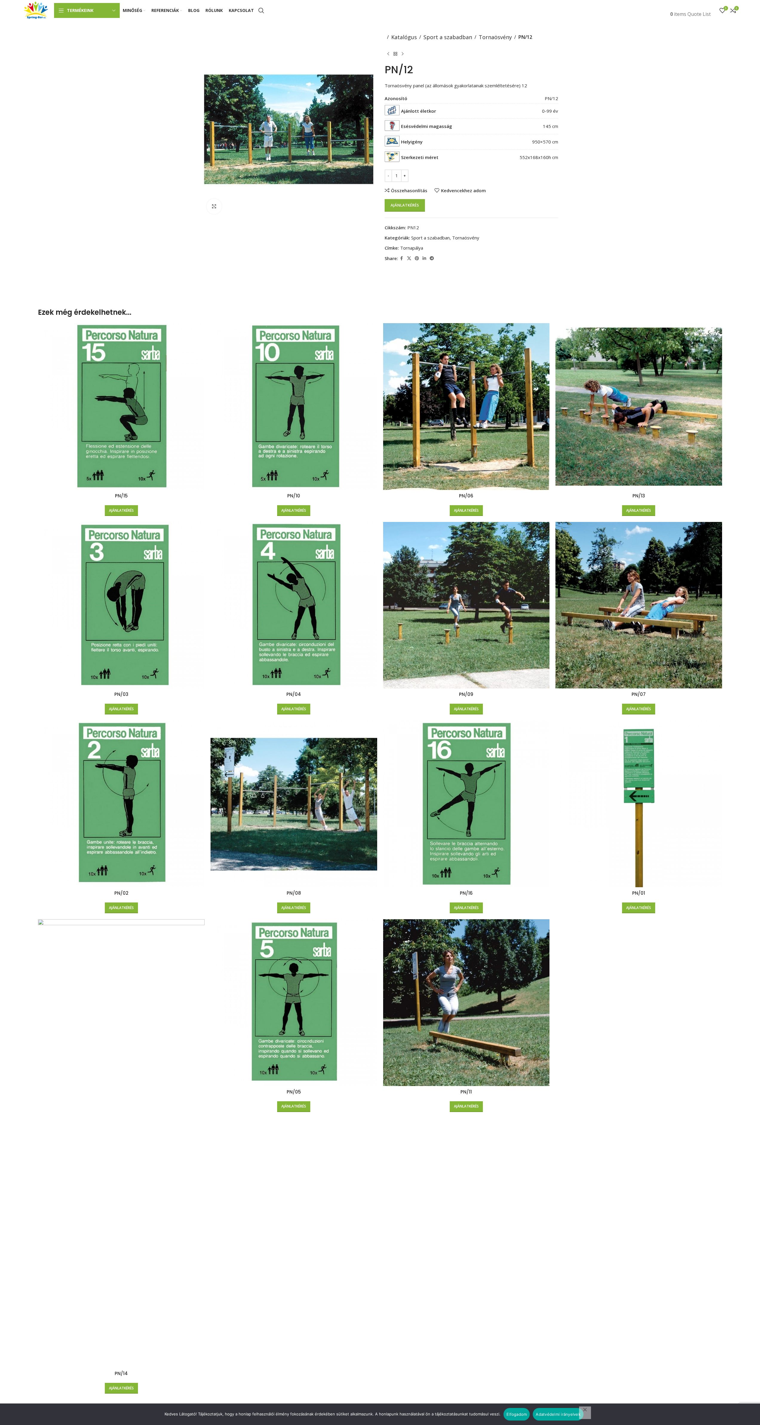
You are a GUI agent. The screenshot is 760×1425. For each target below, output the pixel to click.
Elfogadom (516, 1414)
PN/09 (466, 694)
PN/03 (121, 694)
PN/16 (466, 893)
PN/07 (639, 694)
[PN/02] (121, 803)
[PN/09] (466, 605)
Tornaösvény (495, 37)
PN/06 (466, 496)
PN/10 (293, 496)
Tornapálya (411, 248)
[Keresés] (261, 10)
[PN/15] (121, 406)
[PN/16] (466, 803)
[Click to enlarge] (214, 206)
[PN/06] (466, 406)
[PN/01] (638, 803)
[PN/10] (294, 406)
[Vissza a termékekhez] (395, 54)
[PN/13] (638, 406)
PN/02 (121, 893)
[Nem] (585, 1412)
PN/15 (121, 496)
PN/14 (121, 1373)
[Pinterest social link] (417, 258)
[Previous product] (388, 54)
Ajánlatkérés (405, 205)
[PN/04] (294, 605)
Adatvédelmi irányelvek (558, 1414)
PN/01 (638, 893)
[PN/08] (294, 803)
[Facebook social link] (401, 258)
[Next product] (402, 54)
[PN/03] (121, 605)
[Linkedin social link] (424, 258)
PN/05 (294, 1092)
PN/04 (293, 694)
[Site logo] (36, 10)
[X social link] (409, 258)
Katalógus (404, 37)
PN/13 (638, 496)
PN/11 (466, 1092)
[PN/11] (466, 1002)
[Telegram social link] (432, 258)
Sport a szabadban (447, 37)
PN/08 (294, 893)
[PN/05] (294, 1002)
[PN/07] (638, 605)
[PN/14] (121, 1143)
